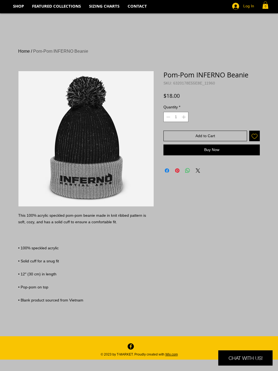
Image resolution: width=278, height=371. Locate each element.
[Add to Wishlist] (254, 136)
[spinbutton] (176, 117)
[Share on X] (198, 170)
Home (24, 51)
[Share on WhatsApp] (187, 170)
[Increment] (184, 117)
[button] (265, 5)
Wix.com (171, 354)
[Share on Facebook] (167, 170)
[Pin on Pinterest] (177, 170)
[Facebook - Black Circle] (131, 346)
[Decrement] (167, 117)
